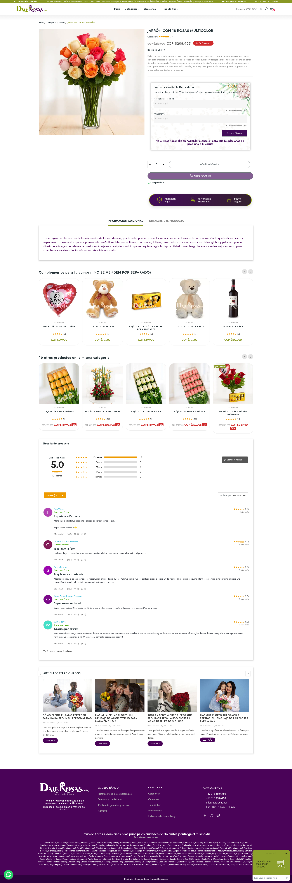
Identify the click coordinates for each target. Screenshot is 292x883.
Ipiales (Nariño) (210, 851)
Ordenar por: (226, 495)
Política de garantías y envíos (113, 805)
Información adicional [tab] (125, 221)
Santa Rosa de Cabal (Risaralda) (238, 859)
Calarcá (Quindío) (153, 845)
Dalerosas (59, 323)
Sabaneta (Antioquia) (159, 859)
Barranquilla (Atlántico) (193, 843)
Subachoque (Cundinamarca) (190, 862)
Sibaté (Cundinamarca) (70, 862)
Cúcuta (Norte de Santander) (108, 848)
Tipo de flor (154, 805)
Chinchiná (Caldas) (224, 845)
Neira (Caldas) (77, 856)
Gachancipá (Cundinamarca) (144, 851)
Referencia (152, 49)
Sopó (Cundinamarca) (168, 862)
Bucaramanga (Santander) (65, 845)
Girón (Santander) (164, 851)
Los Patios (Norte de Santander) (124, 854)
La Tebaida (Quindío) (81, 854)
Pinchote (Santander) (229, 856)
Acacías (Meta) (49, 843)
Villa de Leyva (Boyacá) (109, 865)
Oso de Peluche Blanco (190, 326)
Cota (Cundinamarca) (86, 848)
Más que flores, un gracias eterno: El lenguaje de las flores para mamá (224, 718)
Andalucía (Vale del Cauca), (69, 843)
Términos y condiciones (110, 799)
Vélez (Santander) (90, 865)
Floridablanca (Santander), (75, 851)
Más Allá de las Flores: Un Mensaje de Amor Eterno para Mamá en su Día (116, 718)
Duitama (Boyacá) (151, 848)
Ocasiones (153, 799)
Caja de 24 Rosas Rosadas (189, 411)
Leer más (50, 740)
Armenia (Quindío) (111, 843)
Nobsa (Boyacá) (125, 856)
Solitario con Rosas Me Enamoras (233, 413)
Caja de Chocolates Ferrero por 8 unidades (146, 328)
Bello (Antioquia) (211, 843)
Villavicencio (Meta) (177, 865)
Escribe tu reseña (234, 459)
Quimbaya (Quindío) (120, 859)
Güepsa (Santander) (181, 851)
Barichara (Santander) (147, 843)
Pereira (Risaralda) (189, 856)
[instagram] (211, 816)
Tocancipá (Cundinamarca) (231, 862)
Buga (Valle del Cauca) (87, 845)
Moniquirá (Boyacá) (234, 854)
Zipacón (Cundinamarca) (218, 865)
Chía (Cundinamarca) (206, 845)
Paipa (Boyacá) (139, 856)
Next (250, 271)
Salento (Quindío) (177, 859)
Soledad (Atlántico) (150, 862)
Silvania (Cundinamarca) (91, 862)
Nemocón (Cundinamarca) (106, 856)
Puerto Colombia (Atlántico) (99, 859)
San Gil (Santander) (193, 859)
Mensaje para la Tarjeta (164, 98)
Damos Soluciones (159, 879)
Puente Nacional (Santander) (75, 859)
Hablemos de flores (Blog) (162, 816)
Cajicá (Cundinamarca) (135, 845)
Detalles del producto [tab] (166, 221)
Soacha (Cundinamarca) (112, 862)
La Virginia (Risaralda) (100, 854)
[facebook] (205, 816)
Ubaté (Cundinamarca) (72, 865)
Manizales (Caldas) (185, 854)
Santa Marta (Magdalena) (212, 859)
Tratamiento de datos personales (115, 794)
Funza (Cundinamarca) (96, 851)
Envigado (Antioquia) (210, 848)
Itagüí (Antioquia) (225, 851)
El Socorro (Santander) (169, 848)
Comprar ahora (202, 175)
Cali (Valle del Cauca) (187, 845)
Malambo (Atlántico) (167, 854)
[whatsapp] (218, 816)
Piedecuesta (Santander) (208, 856)
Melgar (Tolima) (218, 854)
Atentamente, (159, 113)
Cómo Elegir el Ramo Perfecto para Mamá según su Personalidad (67, 716)
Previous (244, 271)
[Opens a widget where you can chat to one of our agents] (271, 865)
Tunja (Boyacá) (55, 865)
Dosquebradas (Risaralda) (132, 848)
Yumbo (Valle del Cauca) (197, 865)
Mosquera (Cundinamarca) (58, 856)
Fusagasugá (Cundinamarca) (119, 851)
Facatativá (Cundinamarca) (231, 848)
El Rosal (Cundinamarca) (190, 848)
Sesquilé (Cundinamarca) (49, 862)
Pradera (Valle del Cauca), (51, 859)
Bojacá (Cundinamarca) (229, 843)
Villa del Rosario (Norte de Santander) (135, 865)
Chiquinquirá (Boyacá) (242, 845)
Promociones (155, 810)
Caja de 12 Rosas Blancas (146, 411)
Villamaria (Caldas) (160, 865)
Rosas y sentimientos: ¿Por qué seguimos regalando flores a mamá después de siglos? (170, 718)
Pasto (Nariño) (175, 856)
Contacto (102, 810)
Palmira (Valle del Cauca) (157, 856)
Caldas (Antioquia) (169, 845)
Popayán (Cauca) (246, 856)
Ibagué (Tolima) (197, 851)
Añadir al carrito (209, 164)
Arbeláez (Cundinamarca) (92, 843)
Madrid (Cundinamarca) (148, 854)
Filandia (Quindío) (55, 851)
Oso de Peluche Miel (103, 326)
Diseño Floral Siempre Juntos (102, 411)
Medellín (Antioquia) (203, 854)
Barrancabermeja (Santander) (170, 843)
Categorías (154, 793)
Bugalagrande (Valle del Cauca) (111, 845)
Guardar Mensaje (234, 132)
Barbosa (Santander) (128, 843)
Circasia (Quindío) (47, 848)
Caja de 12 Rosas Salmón (59, 411)
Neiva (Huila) (89, 856)
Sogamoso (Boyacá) (132, 862)
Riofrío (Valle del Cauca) (139, 859)
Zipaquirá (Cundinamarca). (241, 865)
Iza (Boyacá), (238, 851)
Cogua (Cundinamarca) (66, 848)
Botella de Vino (233, 326)
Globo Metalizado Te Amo (59, 326)
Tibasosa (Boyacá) (211, 862)
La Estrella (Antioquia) (63, 854)
